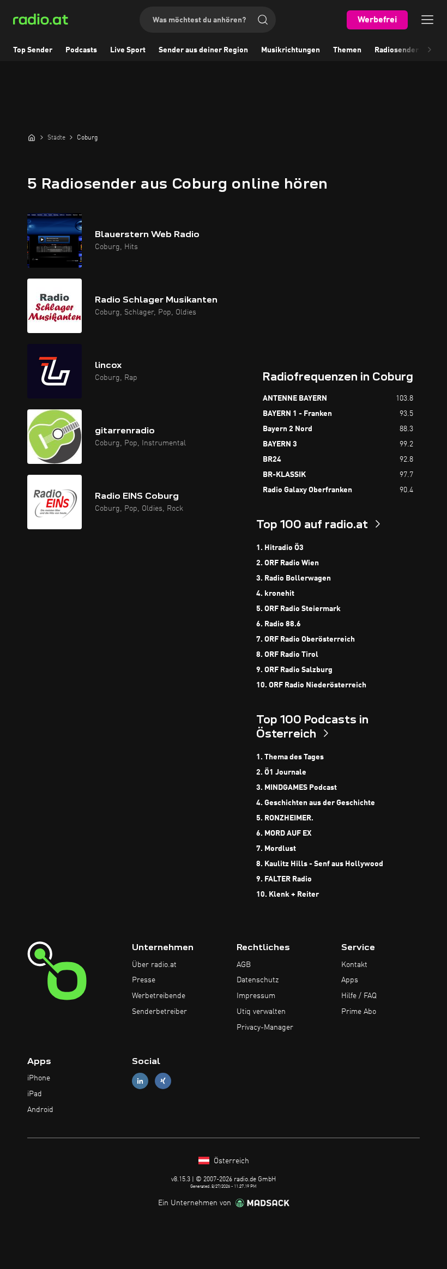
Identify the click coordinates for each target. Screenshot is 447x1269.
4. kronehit (275, 593)
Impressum (256, 996)
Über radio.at (154, 965)
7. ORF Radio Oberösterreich (305, 639)
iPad (34, 1094)
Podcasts (81, 50)
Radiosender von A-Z (410, 50)
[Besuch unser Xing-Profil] (163, 1081)
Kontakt (354, 965)
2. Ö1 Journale (281, 772)
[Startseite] (31, 137)
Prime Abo (358, 1012)
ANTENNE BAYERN (295, 398)
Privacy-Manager (265, 1027)
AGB (244, 965)
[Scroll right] (429, 50)
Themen (347, 50)
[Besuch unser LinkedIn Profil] (140, 1081)
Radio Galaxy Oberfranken (307, 490)
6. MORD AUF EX (283, 833)
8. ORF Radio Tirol (287, 654)
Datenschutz (258, 980)
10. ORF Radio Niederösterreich (311, 685)
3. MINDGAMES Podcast (296, 787)
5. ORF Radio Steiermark (298, 609)
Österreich (230, 1161)
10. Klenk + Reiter (287, 894)
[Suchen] (262, 19)
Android (40, 1110)
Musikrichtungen (290, 50)
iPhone (38, 1078)
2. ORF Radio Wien (287, 563)
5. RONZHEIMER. (284, 818)
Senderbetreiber (159, 1012)
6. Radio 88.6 (278, 624)
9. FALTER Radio (284, 879)
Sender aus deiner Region (203, 50)
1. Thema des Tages (290, 757)
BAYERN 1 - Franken (297, 414)
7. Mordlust (276, 849)
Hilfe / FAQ (359, 996)
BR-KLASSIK (284, 475)
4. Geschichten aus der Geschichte (315, 803)
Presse (143, 980)
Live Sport (128, 50)
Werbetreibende (158, 996)
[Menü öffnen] (427, 19)
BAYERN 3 (280, 444)
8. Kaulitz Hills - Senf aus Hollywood (319, 864)
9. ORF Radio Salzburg (294, 670)
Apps (349, 980)
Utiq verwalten (261, 1012)
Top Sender (32, 50)
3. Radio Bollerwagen (293, 578)
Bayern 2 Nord (287, 429)
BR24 (272, 459)
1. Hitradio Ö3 (280, 548)
